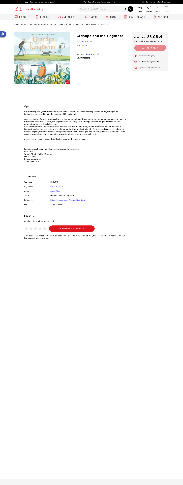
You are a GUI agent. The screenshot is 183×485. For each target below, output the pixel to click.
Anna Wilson (87, 41)
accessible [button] (2, 33)
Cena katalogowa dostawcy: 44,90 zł (148, 41)
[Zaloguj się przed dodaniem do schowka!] (165, 35)
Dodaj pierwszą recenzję (72, 228)
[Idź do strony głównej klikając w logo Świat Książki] (29, 9)
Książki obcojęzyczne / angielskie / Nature (68, 200)
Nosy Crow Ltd (92, 54)
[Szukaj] (130, 9)
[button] (125, 9)
